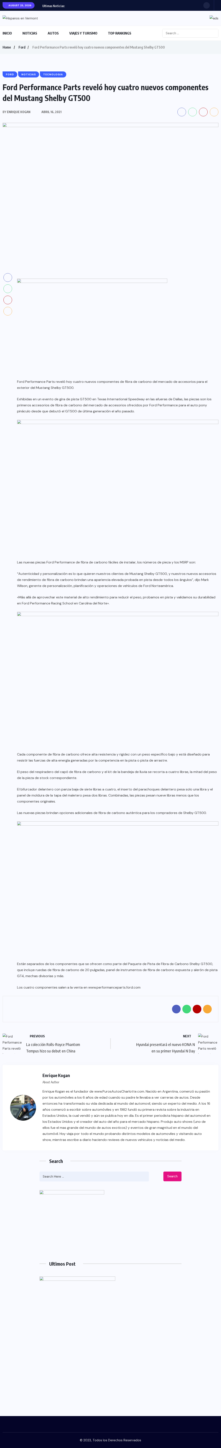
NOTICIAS (29, 33)
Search (172, 1176)
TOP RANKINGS (119, 33)
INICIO (7, 33)
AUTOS (53, 33)
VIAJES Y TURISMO (83, 33)
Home (7, 47)
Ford (22, 47)
